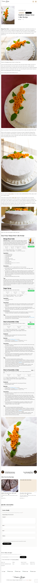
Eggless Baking (20, 10)
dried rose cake (31, 317)
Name (3, 525)
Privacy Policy (23, 562)
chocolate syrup (12, 339)
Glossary (3, 565)
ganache (16, 340)
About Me (3, 562)
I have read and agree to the (10, 559)
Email (3, 530)
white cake (14, 197)
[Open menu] (36, 2)
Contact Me (32, 562)
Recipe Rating (4, 514)
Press (13, 562)
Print (31, 322)
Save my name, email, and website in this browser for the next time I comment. (14, 541)
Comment (4, 517)
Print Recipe (29, 12)
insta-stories (11, 193)
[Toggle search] (33, 2)
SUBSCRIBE (23, 557)
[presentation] (3, 492)
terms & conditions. (15, 559)
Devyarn (30, 580)
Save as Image (31, 246)
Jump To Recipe (21, 12)
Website (3, 535)
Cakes (25, 10)
